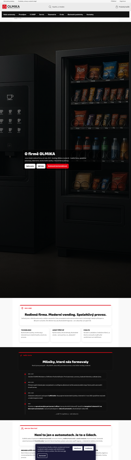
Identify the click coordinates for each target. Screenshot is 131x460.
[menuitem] (9, 14)
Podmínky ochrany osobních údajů (27, 1)
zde (65, 451)
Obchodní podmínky (9, 1)
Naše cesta (30, 166)
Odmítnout (77, 448)
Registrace (123, 1)
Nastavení (42, 456)
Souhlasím (88, 448)
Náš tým (41, 166)
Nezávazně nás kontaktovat (57, 166)
